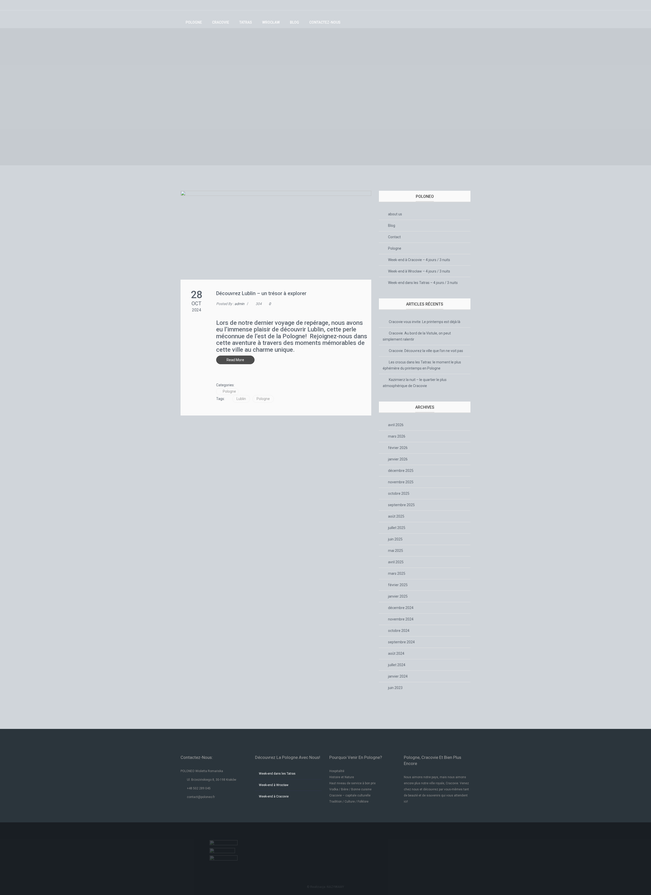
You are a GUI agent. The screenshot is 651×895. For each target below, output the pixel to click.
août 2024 (396, 653)
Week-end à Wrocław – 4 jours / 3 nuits (419, 271)
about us (395, 214)
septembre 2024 (401, 642)
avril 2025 (396, 562)
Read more (235, 360)
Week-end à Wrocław (273, 785)
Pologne (194, 22)
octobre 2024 (398, 631)
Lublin (241, 399)
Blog (294, 22)
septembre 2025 (401, 505)
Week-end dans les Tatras (277, 773)
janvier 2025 (398, 596)
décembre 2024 (400, 608)
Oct (196, 303)
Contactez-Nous (325, 22)
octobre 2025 (398, 493)
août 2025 (396, 516)
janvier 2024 (398, 676)
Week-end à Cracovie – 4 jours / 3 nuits (419, 260)
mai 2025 (395, 551)
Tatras (245, 22)
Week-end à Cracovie (274, 796)
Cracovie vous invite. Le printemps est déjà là (424, 322)
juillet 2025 (396, 528)
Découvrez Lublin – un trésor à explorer (261, 293)
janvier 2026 (398, 459)
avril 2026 (396, 425)
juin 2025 (395, 539)
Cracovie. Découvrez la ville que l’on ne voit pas (426, 351)
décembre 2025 (400, 471)
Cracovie (220, 22)
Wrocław (271, 22)
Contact (394, 237)
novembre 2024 (400, 619)
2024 (196, 310)
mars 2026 (396, 436)
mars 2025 (396, 573)
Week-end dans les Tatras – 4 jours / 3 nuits (423, 283)
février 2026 (398, 448)
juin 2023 (395, 688)
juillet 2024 (396, 665)
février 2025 (398, 585)
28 (196, 295)
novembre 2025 (400, 482)
